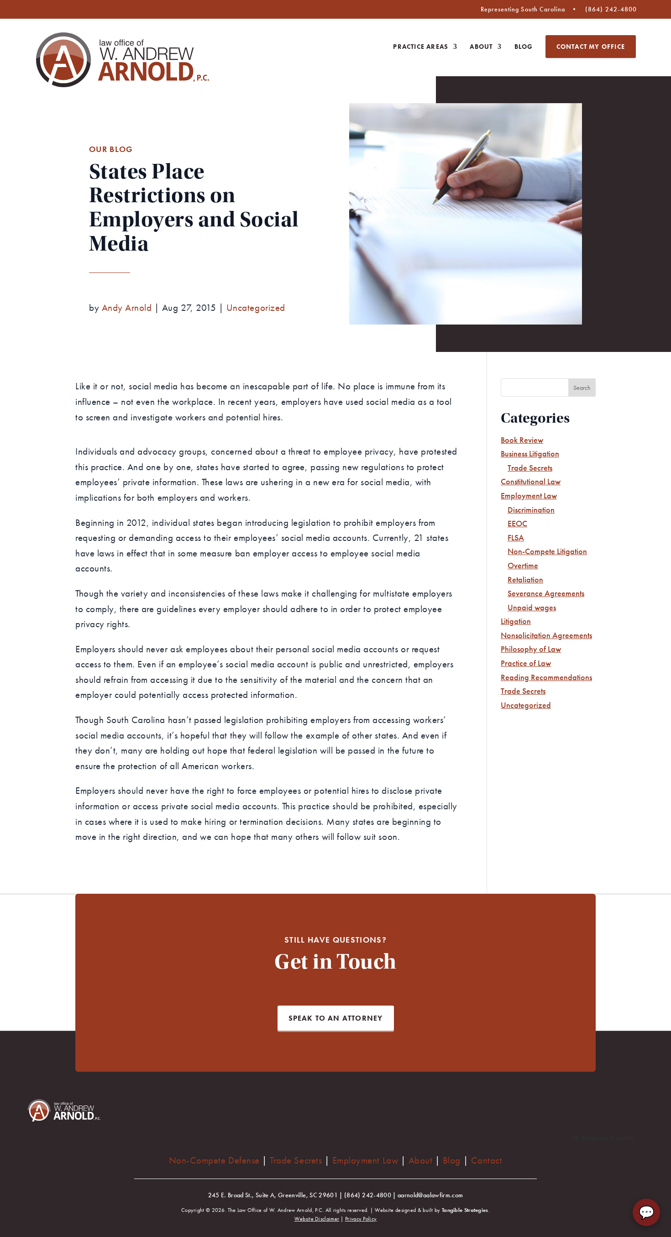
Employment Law (529, 495)
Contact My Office (590, 46)
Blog (523, 47)
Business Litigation (530, 453)
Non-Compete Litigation (547, 551)
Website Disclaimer (316, 1218)
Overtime (523, 565)
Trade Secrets (530, 467)
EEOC (517, 523)
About (481, 47)
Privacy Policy (361, 1218)
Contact (487, 1160)
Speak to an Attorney (335, 1018)
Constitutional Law (531, 481)
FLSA (516, 537)
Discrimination (531, 509)
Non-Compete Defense (214, 1160)
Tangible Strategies (465, 1210)
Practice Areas (420, 47)
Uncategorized (255, 307)
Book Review (522, 440)
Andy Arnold (127, 307)
